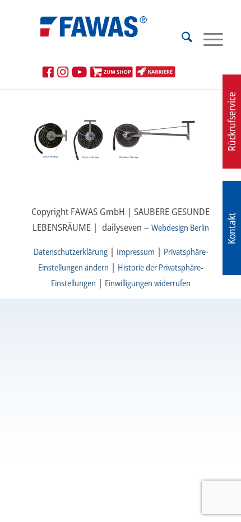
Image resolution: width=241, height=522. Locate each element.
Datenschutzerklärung (71, 251)
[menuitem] (181, 38)
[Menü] (207, 38)
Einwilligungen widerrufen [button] (148, 282)
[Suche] (181, 38)
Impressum (136, 251)
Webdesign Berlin (180, 227)
